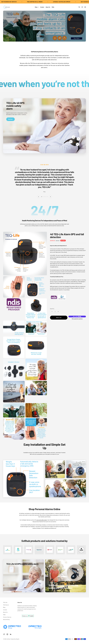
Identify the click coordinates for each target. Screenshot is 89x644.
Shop (36, 7)
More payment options (77, 318)
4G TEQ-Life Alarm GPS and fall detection (67, 236)
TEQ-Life (5, 602)
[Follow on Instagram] (7, 634)
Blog (4, 607)
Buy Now (10, 119)
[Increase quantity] (58, 311)
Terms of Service (7, 617)
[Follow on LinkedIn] (11, 634)
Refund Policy (6, 619)
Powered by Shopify (15, 639)
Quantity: (52, 308)
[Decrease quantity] (52, 311)
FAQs (53, 7)
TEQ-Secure (6, 604)
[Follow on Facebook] (4, 634)
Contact (42, 7)
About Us (48, 7)
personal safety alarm (42, 520)
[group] (44, 26)
